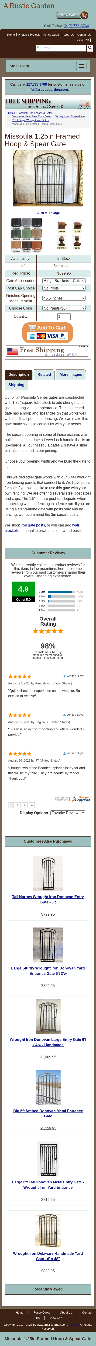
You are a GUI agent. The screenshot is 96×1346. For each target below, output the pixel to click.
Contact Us (84, 34)
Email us (74, 1324)
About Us (68, 34)
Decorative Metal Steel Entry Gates (32, 116)
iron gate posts (33, 525)
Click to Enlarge (48, 213)
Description (18, 375)
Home (11, 34)
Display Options (34, 813)
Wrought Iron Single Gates (70, 116)
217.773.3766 (36, 84)
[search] (61, 48)
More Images (71, 375)
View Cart (83, 40)
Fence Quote (51, 34)
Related (44, 375)
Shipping (16, 385)
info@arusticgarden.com (47, 89)
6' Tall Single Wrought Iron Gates (30, 120)
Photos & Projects (29, 34)
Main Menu (20, 66)
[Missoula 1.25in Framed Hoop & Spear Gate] (26, 235)
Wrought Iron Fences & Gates (36, 113)
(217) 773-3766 (76, 26)
